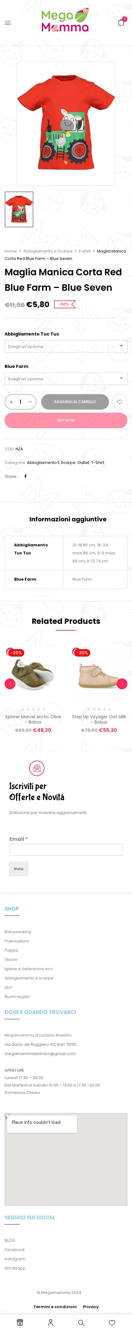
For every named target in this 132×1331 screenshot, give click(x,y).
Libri (8, 987)
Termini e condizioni (55, 1307)
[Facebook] (25, 476)
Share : (11, 476)
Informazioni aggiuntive (68, 519)
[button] (121, 22)
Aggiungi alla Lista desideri (119, 402)
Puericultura (17, 941)
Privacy (91, 1307)
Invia (18, 869)
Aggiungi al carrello (75, 401)
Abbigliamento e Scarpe (47, 251)
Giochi (11, 959)
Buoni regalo (17, 996)
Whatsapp (15, 1268)
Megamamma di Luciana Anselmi (38, 1035)
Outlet (83, 462)
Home (11, 251)
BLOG (10, 1240)
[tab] (68, 519)
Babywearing (18, 932)
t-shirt (85, 251)
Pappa (11, 950)
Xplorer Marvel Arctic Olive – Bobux (33, 719)
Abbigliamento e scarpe (29, 978)
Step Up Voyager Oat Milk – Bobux (99, 719)
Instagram (15, 1259)
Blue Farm (16, 366)
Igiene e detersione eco (29, 969)
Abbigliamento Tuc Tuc (32, 334)
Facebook (15, 1250)
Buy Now (66, 420)
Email (19, 839)
